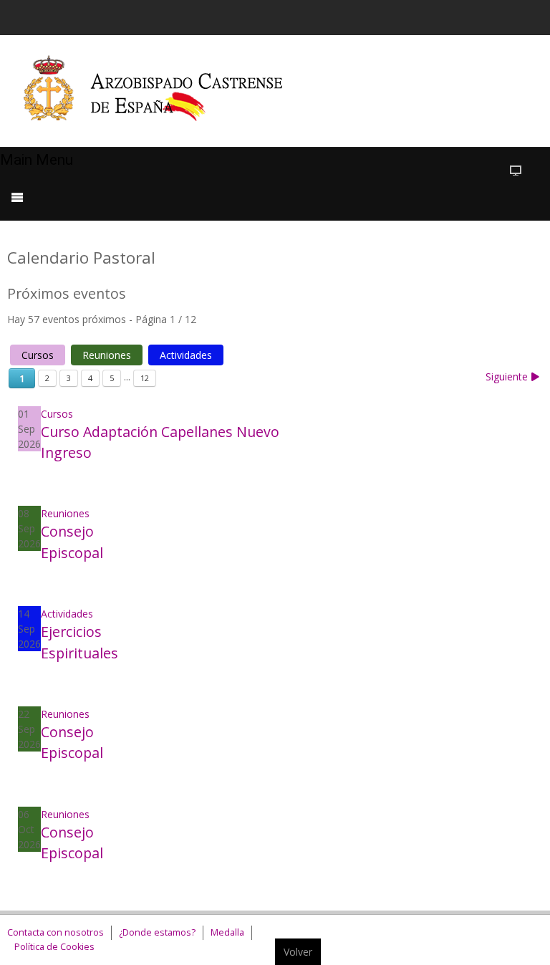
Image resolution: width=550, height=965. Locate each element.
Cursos (37, 355)
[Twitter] (456, 15)
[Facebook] (429, 15)
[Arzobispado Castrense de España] (166, 91)
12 (144, 378)
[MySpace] (537, 15)
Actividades (186, 355)
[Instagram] (510, 15)
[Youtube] (483, 15)
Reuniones (106, 355)
